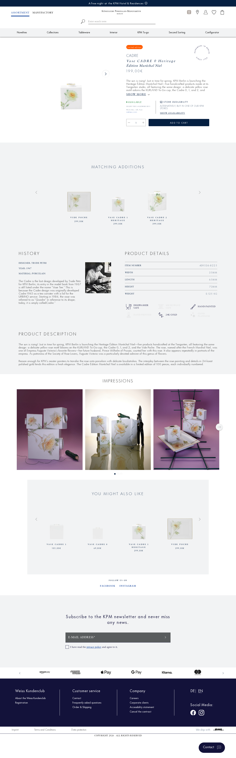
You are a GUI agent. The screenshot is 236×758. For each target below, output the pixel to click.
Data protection (78, 729)
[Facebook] (193, 713)
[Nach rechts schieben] (105, 73)
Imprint (15, 729)
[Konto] (206, 12)
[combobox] (118, 21)
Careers (134, 698)
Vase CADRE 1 (57, 544)
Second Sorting (177, 32)
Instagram (127, 585)
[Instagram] (201, 713)
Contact (76, 698)
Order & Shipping (81, 707)
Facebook (107, 585)
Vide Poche (79, 217)
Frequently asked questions (86, 702)
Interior (113, 32)
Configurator (212, 32)
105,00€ (56, 547)
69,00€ (98, 547)
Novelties (22, 32)
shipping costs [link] (131, 112)
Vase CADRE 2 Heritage (157, 219)
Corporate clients (139, 702)
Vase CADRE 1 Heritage (118, 219)
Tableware (84, 32)
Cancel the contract (140, 711)
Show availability (172, 113)
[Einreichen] (165, 637)
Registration (21, 702)
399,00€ (157, 223)
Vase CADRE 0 (98, 544)
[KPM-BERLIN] (118, 12)
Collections (52, 32)
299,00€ (79, 221)
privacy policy (94, 647)
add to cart (179, 122)
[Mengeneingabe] (136, 122)
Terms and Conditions (45, 729)
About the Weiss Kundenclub (30, 698)
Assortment (20, 13)
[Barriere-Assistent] (189, 12)
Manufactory (42, 13)
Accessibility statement (142, 707)
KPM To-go (143, 32)
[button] (189, 12)
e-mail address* (81, 637)
